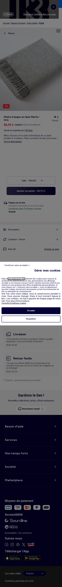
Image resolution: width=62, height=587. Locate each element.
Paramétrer (31, 319)
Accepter (31, 311)
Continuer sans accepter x (17, 265)
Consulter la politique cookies (14, 303)
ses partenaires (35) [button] (16, 279)
